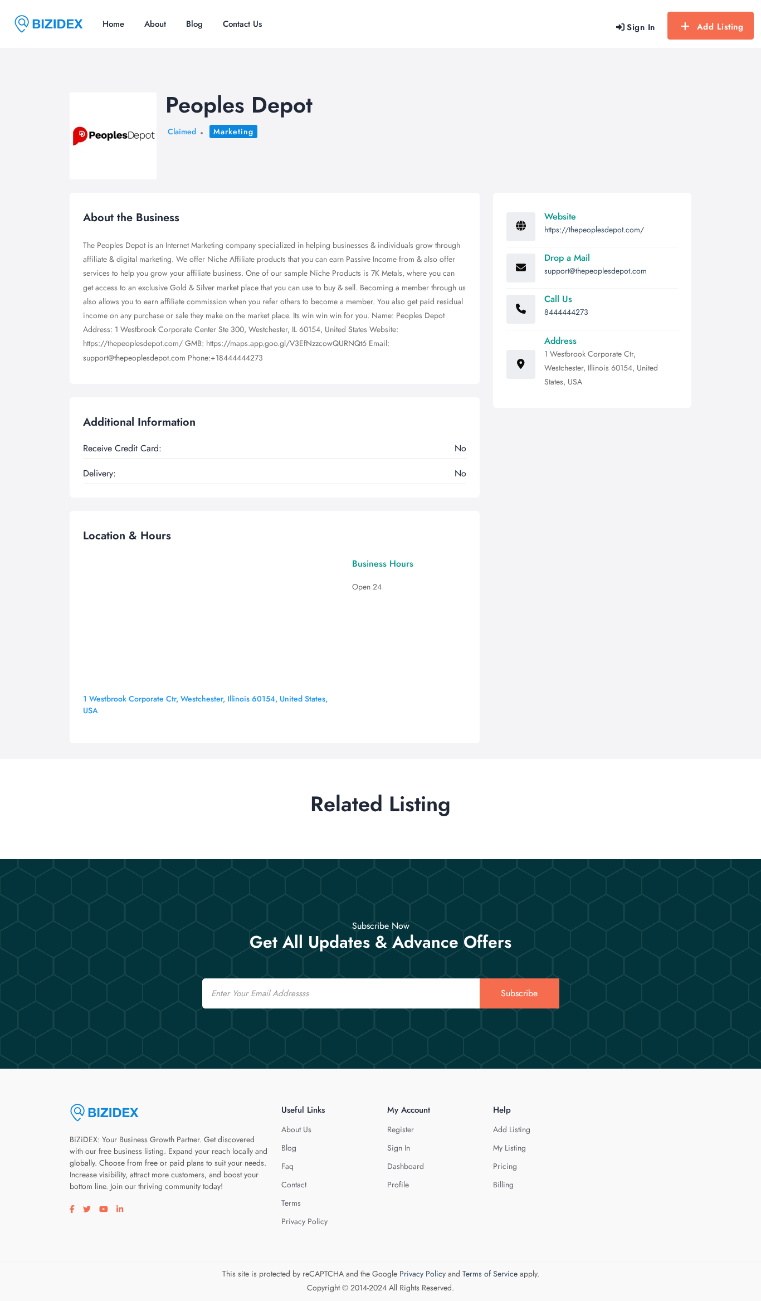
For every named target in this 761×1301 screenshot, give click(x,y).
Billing (503, 1184)
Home (113, 24)
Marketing (233, 131)
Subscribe (519, 993)
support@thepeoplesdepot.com (595, 270)
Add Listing (720, 27)
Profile (398, 1184)
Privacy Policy (304, 1221)
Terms (291, 1203)
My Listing (509, 1147)
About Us (296, 1129)
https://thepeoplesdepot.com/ (594, 229)
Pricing (505, 1166)
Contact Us (242, 24)
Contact (293, 1184)
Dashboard (405, 1166)
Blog (194, 24)
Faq (287, 1166)
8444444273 (566, 312)
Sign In (398, 1147)
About (155, 24)
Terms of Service (490, 1273)
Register (400, 1129)
